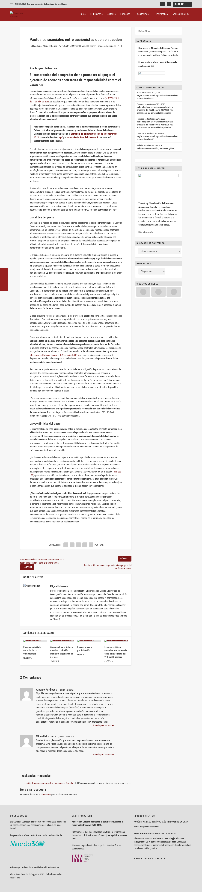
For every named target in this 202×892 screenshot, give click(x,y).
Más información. (146, 232)
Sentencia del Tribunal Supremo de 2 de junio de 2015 (54, 355)
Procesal (101, 46)
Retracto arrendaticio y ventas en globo (156, 148)
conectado (46, 794)
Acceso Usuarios (181, 14)
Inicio (83, 14)
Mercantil (76, 46)
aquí (60, 137)
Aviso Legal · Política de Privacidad (25, 867)
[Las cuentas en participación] (89, 641)
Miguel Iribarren (50, 46)
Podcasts (125, 14)
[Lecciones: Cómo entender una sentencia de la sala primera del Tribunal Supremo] (116, 641)
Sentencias (111, 46)
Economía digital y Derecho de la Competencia (32, 650)
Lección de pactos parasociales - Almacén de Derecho (49, 783)
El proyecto (96, 14)
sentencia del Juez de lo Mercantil (82, 137)
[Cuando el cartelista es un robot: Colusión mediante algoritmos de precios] (62, 641)
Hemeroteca (162, 14)
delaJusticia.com (151, 826)
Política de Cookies (50, 867)
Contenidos (143, 14)
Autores (111, 14)
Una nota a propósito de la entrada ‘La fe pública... (47, 4)
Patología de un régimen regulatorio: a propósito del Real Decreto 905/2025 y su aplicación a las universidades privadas (155, 110)
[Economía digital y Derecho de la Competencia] (35, 641)
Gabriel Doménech (145, 145)
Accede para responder (103, 725)
